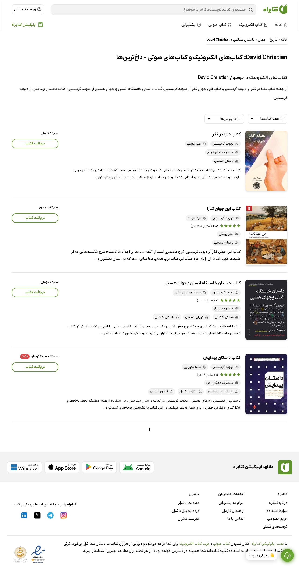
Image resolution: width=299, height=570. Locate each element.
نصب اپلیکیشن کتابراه (267, 543)
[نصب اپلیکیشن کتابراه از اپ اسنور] (61, 467)
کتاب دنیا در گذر (226, 134)
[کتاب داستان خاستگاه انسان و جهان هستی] (266, 310)
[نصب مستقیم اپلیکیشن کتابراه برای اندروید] (136, 467)
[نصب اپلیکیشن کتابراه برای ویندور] (24, 467)
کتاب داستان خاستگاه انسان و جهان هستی (202, 283)
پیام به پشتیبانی (230, 503)
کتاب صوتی (221, 543)
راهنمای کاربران (232, 510)
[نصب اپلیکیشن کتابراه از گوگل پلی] (99, 467)
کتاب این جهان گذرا (224, 209)
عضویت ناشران (188, 503)
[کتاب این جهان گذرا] (266, 235)
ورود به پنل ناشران (185, 510)
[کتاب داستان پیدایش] (266, 384)
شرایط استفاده (277, 510)
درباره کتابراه (278, 503)
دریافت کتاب (35, 143)
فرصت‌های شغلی (275, 526)
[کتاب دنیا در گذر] (266, 161)
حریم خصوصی (277, 518)
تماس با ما (235, 518)
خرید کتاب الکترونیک (194, 543)
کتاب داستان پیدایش (222, 357)
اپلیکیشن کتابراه (24, 24)
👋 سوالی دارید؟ (261, 555)
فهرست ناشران (188, 518)
